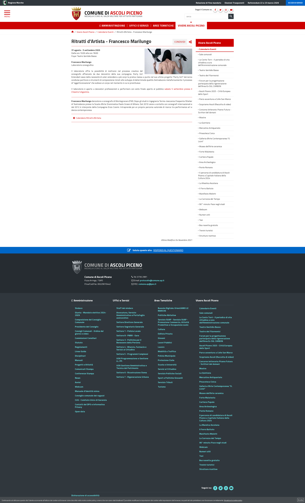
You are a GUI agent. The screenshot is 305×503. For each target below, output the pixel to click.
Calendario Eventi (106, 32)
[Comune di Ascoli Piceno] (107, 14)
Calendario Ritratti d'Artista (88, 118)
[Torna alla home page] (72, 32)
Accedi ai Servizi (295, 2)
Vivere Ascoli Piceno (85, 32)
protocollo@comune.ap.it (152, 280)
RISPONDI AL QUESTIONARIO (168, 250)
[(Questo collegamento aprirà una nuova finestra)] (215, 10)
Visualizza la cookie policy (233, 500)
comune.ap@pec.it (147, 284)
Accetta (300, 500)
